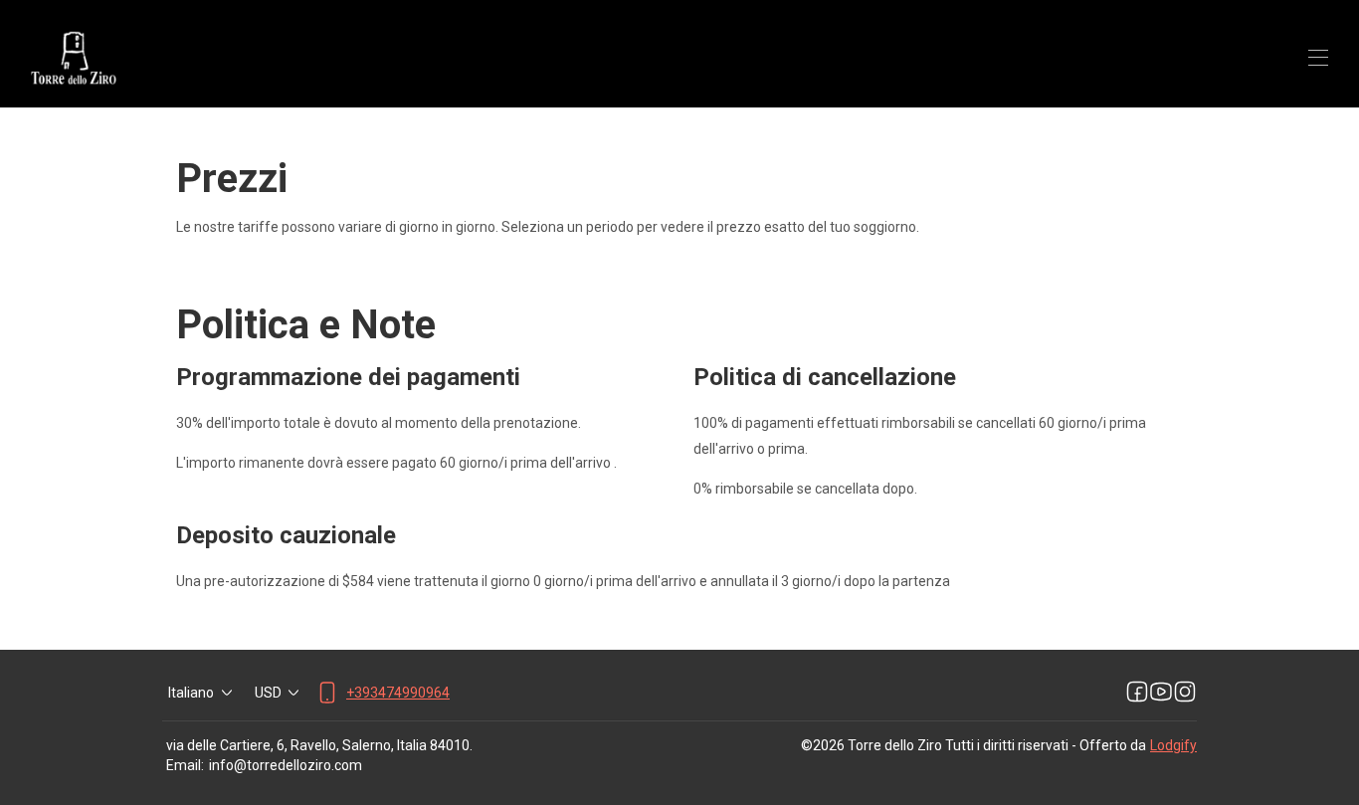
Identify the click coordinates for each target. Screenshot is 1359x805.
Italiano (191, 693)
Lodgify (1173, 745)
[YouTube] (1161, 692)
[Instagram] (1185, 692)
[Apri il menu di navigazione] (1318, 58)
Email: (185, 765)
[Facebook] (1137, 692)
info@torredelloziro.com (285, 765)
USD (268, 693)
